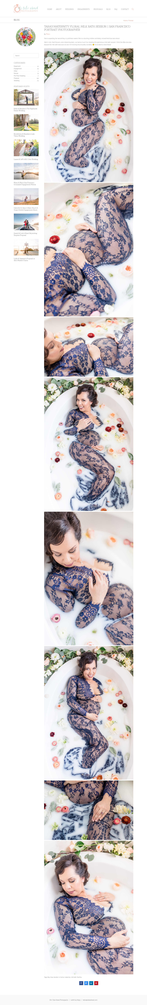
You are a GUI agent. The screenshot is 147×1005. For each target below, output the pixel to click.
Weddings (69, 9)
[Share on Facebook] (81, 985)
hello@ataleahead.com (90, 1000)
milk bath (73, 977)
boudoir (56, 977)
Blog (108, 9)
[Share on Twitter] (86, 985)
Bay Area (50, 977)
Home (49, 9)
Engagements (84, 9)
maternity (67, 977)
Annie (48, 34)
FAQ (115, 9)
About (58, 9)
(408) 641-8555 (75, 1000)
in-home (61, 977)
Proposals (98, 9)
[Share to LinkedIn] (91, 985)
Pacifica (79, 977)
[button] (133, 9)
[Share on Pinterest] (96, 985)
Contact (125, 9)
